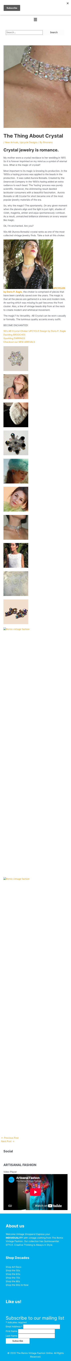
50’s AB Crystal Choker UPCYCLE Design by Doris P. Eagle (34, 331)
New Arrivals (11, 142)
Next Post (7, 1141)
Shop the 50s (13, 1270)
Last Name (12, 1335)
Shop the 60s (13, 1274)
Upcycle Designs (28, 142)
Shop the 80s (13, 1281)
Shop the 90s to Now (17, 1285)
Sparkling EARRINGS (14, 338)
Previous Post (10, 1138)
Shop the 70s (13, 1277)
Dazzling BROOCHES (14, 334)
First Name (12, 1331)
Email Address (14, 1326)
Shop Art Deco (13, 1267)
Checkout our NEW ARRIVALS (19, 342)
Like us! (13, 1301)
